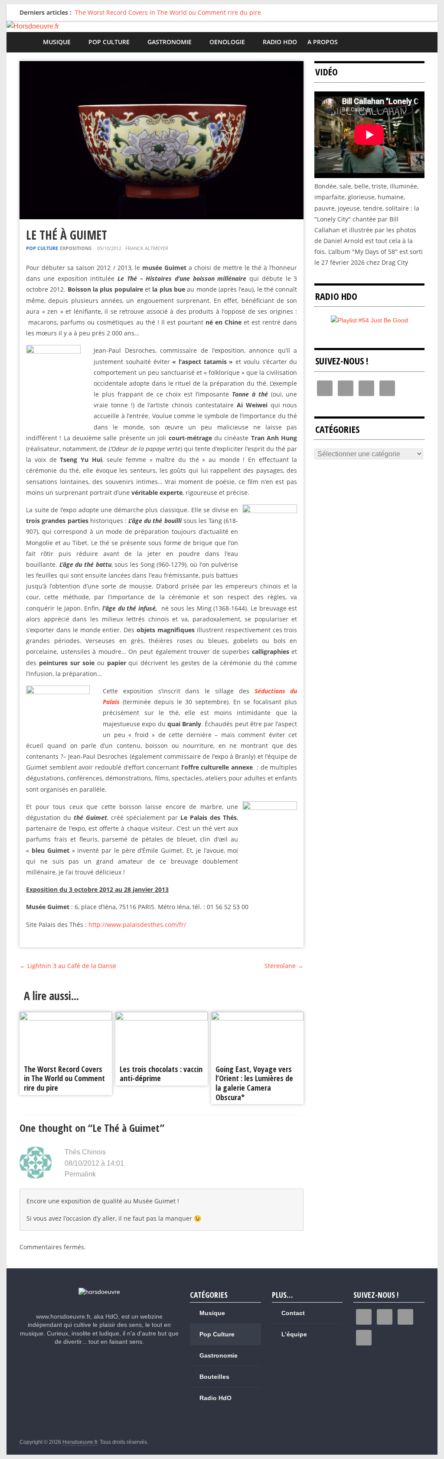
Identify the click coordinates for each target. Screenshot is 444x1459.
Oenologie (227, 42)
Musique (57, 42)
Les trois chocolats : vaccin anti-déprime (161, 1074)
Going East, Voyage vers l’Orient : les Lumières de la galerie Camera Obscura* (254, 1083)
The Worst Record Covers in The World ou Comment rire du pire (168, 12)
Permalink (80, 1174)
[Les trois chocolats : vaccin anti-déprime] (161, 1017)
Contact (293, 1313)
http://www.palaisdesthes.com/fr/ (137, 924)
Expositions (75, 248)
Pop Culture (109, 42)
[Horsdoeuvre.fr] (222, 26)
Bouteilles (214, 1376)
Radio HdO (280, 42)
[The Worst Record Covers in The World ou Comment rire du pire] (66, 1017)
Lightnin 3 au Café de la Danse (68, 966)
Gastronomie (169, 42)
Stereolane (284, 966)
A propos (322, 42)
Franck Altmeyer (146, 248)
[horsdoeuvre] (99, 1291)
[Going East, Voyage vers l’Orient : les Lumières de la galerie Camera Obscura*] (257, 1017)
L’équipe (294, 1334)
